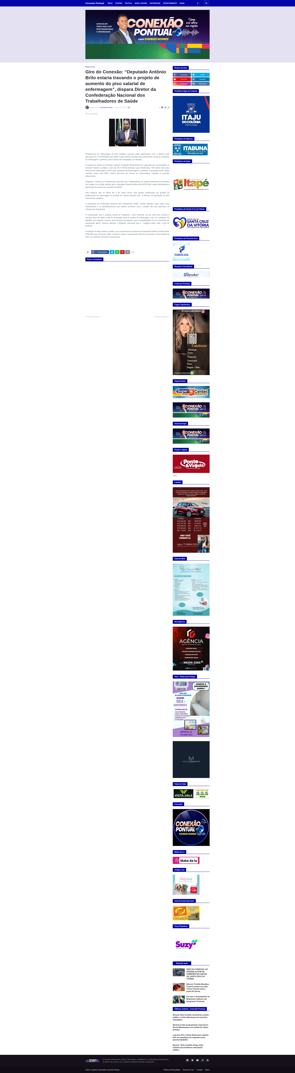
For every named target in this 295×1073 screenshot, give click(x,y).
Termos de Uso (188, 1070)
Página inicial (90, 67)
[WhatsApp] (168, 107)
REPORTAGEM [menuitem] (155, 3)
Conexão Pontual (94, 3)
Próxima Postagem (161, 317)
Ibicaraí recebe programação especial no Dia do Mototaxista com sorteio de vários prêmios (190, 1027)
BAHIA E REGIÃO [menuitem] (141, 3)
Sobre (207, 1070)
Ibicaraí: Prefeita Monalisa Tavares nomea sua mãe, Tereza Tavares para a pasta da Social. (197, 987)
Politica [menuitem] (128, 3)
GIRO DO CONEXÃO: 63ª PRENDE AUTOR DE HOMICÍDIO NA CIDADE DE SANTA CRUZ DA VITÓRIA (197, 974)
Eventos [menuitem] (118, 3)
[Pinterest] (122, 252)
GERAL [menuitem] (182, 3)
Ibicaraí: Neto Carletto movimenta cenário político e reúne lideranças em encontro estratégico (191, 1017)
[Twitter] (165, 107)
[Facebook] (162, 107)
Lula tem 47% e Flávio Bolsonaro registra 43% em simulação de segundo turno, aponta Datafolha (190, 1037)
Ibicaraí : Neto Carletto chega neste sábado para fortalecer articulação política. (188, 1047)
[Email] (127, 252)
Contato (199, 1070)
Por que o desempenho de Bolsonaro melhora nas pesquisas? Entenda (198, 999)
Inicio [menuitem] (110, 3)
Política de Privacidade (172, 1070)
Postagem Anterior (93, 317)
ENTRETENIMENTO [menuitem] (170, 3)
